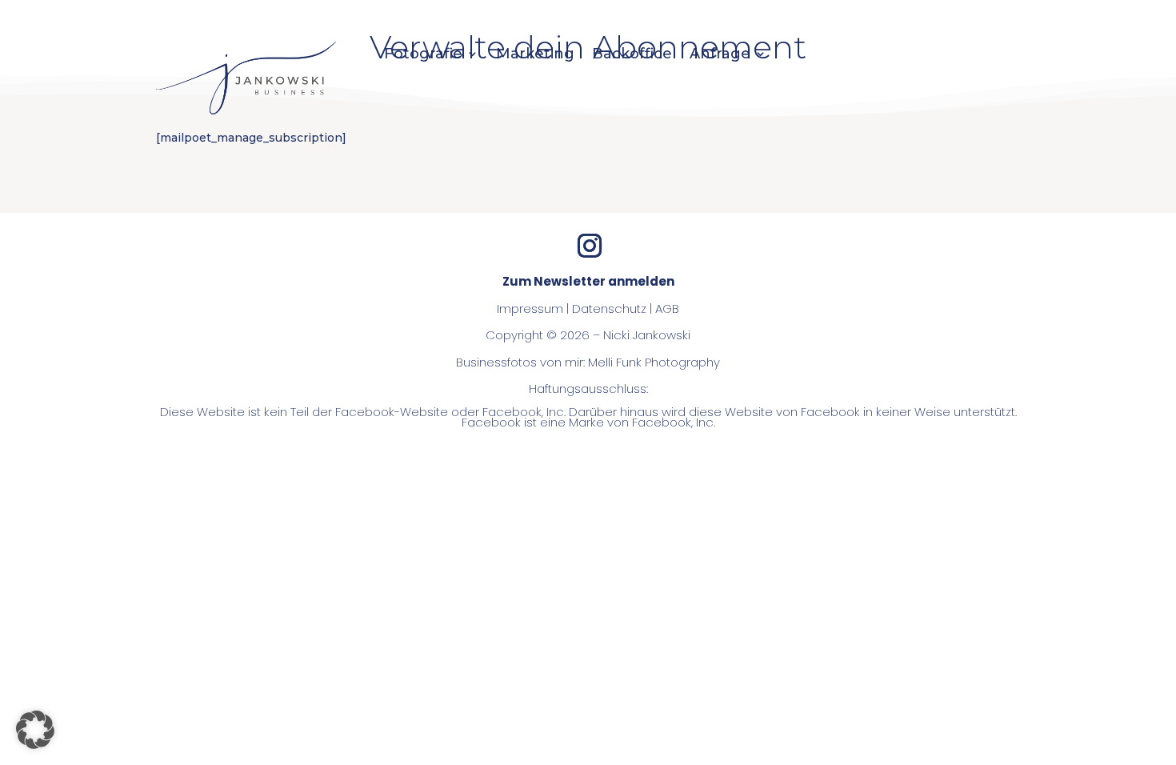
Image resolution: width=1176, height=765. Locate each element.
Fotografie (423, 55)
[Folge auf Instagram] (590, 246)
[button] (35, 730)
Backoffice (632, 55)
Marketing (535, 55)
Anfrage (720, 55)
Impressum (530, 308)
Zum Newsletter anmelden (588, 281)
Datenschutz (609, 308)
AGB (667, 308)
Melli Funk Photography (654, 362)
